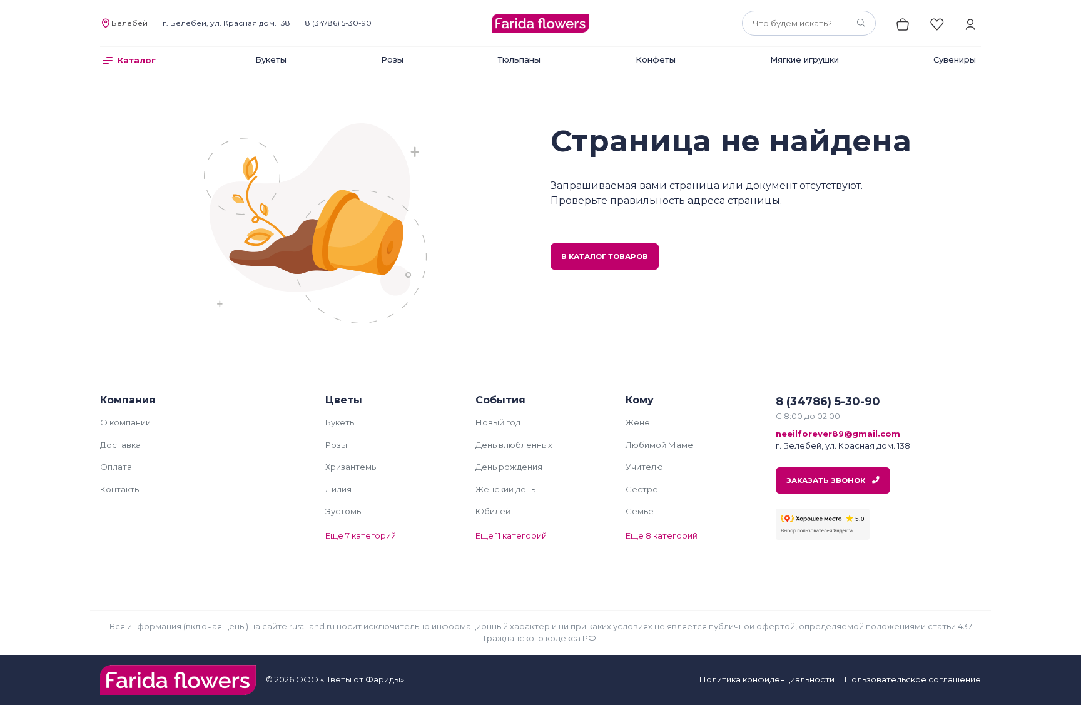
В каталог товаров (604, 256)
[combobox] (809, 23)
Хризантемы (351, 467)
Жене (638, 422)
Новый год (497, 422)
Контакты (120, 489)
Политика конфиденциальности (767, 679)
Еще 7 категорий (360, 535)
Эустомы (344, 511)
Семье (640, 511)
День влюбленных (513, 445)
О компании (125, 422)
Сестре (642, 489)
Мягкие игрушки (804, 59)
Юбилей (492, 511)
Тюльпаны (519, 59)
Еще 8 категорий (662, 535)
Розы (392, 59)
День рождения (508, 467)
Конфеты (656, 59)
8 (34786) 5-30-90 (338, 23)
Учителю (644, 467)
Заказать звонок (826, 480)
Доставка (120, 445)
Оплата (116, 467)
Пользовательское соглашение (913, 679)
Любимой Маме (659, 445)
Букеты (271, 59)
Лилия (338, 489)
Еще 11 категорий (511, 535)
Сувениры (954, 59)
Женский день (505, 489)
